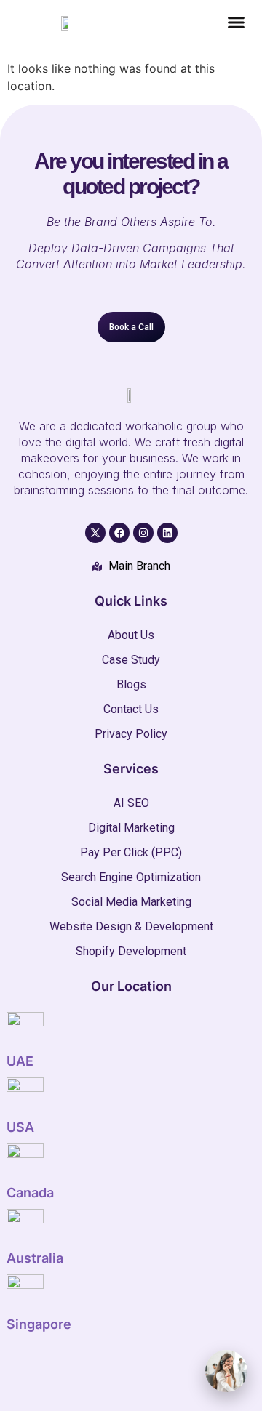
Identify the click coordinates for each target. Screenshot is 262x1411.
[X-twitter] (95, 533)
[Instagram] (143, 533)
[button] (236, 22)
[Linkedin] (167, 533)
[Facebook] (119, 533)
